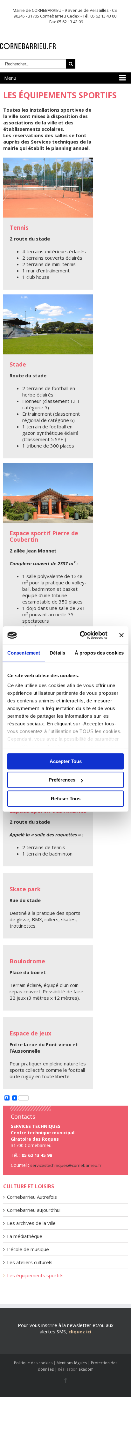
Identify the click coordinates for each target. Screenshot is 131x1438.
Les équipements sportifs (35, 1275)
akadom (86, 1369)
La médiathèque (24, 1236)
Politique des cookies (33, 1363)
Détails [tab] (57, 653)
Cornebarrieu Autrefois (32, 1197)
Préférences (62, 779)
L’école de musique (28, 1249)
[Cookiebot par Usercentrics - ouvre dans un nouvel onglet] (81, 635)
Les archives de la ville (31, 1223)
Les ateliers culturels (29, 1262)
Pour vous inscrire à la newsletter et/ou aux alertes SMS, (66, 1328)
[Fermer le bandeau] (121, 635)
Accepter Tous (66, 761)
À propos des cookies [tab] (99, 653)
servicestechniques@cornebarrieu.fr (65, 1165)
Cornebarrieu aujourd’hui (33, 1210)
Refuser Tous (65, 798)
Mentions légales (72, 1363)
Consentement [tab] (23, 653)
